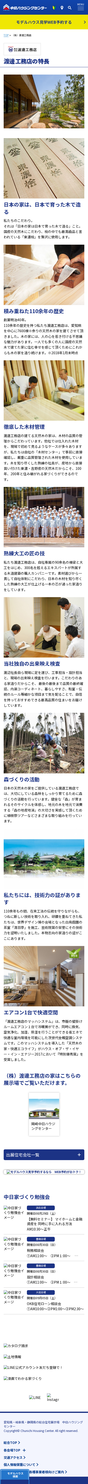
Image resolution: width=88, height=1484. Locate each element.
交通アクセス (13, 1457)
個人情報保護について (19, 1464)
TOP (6, 35)
